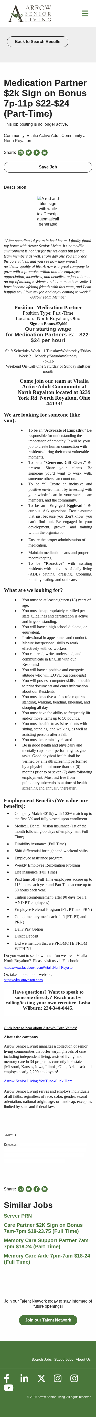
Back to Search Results (37, 41)
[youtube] (8, 1387)
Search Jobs (41, 1359)
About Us (83, 1359)
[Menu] (85, 15)
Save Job (48, 167)
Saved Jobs (63, 1359)
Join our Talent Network (48, 1320)
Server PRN (18, 1216)
